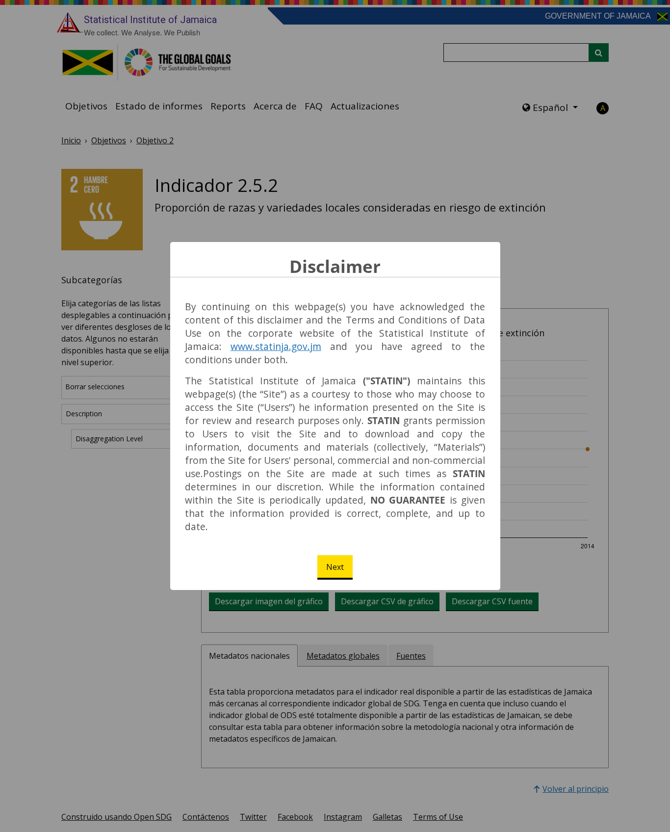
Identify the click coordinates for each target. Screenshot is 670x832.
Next (335, 567)
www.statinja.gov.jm (276, 346)
